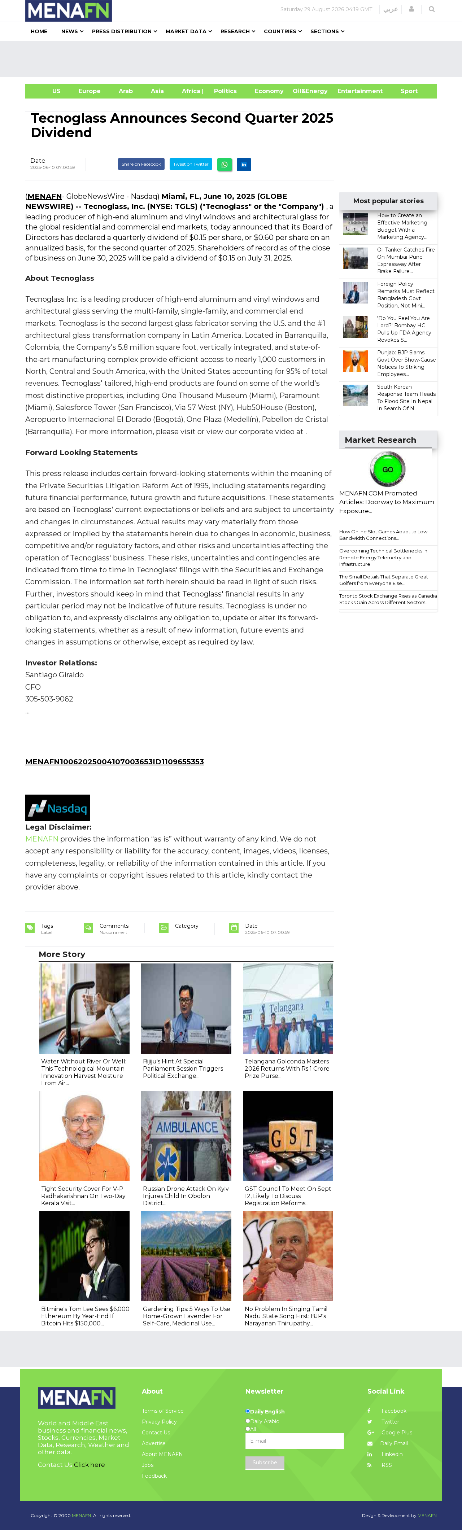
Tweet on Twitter (191, 164)
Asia (157, 91)
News (69, 31)
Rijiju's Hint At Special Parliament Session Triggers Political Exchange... (183, 1068)
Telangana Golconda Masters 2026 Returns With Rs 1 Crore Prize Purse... (287, 1068)
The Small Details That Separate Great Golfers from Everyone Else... (383, 580)
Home (39, 31)
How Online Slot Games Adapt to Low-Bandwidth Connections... (384, 535)
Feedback (154, 1476)
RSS (386, 1465)
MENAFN (44, 196)
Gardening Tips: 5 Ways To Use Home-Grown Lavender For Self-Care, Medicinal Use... (186, 1316)
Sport (405, 91)
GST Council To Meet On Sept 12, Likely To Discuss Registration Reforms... (288, 1196)
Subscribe (265, 1462)
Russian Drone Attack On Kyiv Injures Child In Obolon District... (186, 1196)
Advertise (154, 1443)
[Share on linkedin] (244, 164)
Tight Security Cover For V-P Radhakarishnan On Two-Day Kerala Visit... (83, 1196)
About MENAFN (162, 1454)
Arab (126, 91)
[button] (411, 9)
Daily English (267, 1411)
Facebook (393, 1411)
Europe (90, 91)
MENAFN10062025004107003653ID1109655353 (114, 761)
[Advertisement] (234, 59)
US (47, 91)
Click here (89, 1464)
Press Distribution (122, 31)
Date (37, 160)
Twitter (389, 1421)
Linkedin (391, 1454)
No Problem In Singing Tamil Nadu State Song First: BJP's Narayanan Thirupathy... (286, 1316)
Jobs (147, 1465)
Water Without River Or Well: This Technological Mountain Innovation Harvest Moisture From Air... (83, 1072)
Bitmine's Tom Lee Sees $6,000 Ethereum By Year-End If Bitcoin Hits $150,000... (85, 1316)
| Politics (223, 91)
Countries (280, 31)
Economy (269, 91)
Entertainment (349, 91)
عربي (390, 9)
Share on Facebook (141, 164)
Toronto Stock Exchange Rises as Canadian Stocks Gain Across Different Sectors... (389, 599)
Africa (190, 91)
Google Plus (396, 1432)
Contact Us (156, 1432)
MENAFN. (82, 1515)
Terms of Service (163, 1411)
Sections (324, 31)
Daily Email (394, 1443)
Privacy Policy (159, 1421)
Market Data (186, 31)
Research (235, 31)
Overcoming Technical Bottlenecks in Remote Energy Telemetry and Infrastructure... (383, 557)
